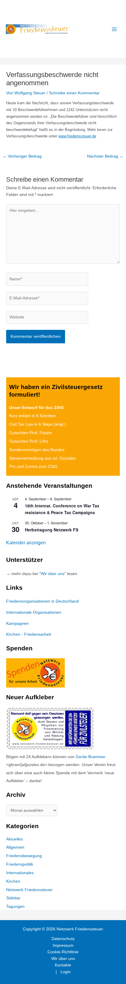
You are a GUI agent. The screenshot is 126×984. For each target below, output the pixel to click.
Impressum (63, 945)
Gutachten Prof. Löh (28, 441)
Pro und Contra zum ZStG (33, 466)
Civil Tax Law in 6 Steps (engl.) (37, 424)
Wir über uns (63, 958)
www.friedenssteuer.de (77, 136)
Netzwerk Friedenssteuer (29, 890)
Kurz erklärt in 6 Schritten (32, 416)
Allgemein (15, 847)
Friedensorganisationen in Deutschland (42, 601)
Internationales (20, 873)
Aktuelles (14, 839)
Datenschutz (63, 939)
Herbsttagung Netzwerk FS (51, 530)
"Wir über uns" (52, 574)
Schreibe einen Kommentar (74, 93)
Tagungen (15, 906)
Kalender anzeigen (26, 542)
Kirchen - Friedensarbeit (28, 634)
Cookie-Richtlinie (63, 952)
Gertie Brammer (90, 757)
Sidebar (13, 898)
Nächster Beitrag (105, 156)
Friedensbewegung (24, 856)
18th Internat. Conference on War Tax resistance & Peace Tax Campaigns (62, 509)
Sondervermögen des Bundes (36, 450)
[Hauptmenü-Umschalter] (114, 29)
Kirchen (13, 881)
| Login (63, 972)
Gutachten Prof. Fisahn (30, 433)
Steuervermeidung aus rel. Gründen (42, 458)
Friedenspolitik (19, 864)
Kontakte (63, 965)
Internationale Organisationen (33, 612)
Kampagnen (17, 623)
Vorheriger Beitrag (22, 156)
